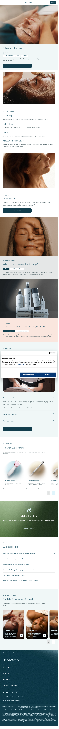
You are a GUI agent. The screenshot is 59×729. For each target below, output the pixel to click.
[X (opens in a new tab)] (10, 692)
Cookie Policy (13, 696)
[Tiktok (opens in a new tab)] (19, 692)
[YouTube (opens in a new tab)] (16, 692)
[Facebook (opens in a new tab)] (7, 692)
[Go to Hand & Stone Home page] (29, 2)
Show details (50, 370)
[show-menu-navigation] (2, 2)
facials (9, 652)
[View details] (21, 635)
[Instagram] (4, 692)
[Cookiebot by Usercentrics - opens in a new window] (50, 353)
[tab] (6, 269)
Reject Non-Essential (28, 374)
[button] (29, 397)
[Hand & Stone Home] (9, 660)
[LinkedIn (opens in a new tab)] (13, 692)
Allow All (47, 374)
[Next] (53, 493)
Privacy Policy (6, 696)
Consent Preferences (22, 696)
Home (4, 652)
